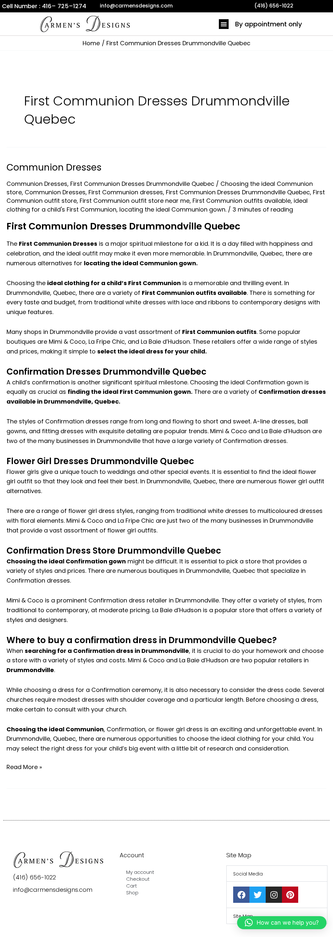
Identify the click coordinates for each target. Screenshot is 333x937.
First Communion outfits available (242, 201)
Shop (132, 892)
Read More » (24, 766)
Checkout (138, 878)
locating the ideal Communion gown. (172, 209)
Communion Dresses (54, 167)
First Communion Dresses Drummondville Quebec (142, 184)
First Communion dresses (125, 192)
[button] (224, 24)
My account (140, 872)
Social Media (248, 874)
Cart (131, 885)
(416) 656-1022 (34, 877)
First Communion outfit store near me (135, 201)
